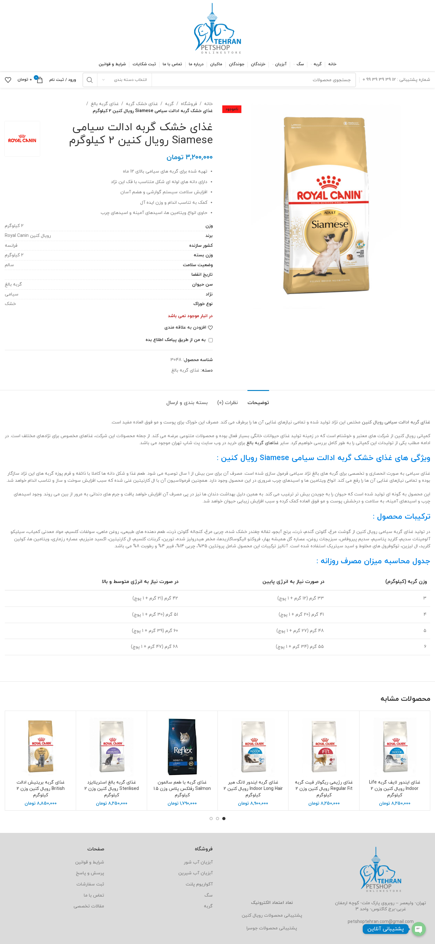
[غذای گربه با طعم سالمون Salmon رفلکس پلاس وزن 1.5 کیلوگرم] (182, 746)
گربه (169, 104)
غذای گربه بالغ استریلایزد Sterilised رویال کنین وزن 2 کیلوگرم (111, 788)
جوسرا (252, 928)
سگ (208, 895)
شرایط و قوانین (89, 862)
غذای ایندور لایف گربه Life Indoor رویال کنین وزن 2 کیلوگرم (394, 788)
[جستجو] (89, 80)
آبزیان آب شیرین (195, 873)
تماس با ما (94, 895)
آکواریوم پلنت (199, 884)
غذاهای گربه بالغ (262, 443)
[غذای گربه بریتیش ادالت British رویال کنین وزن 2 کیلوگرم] (40, 746)
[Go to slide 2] (217, 818)
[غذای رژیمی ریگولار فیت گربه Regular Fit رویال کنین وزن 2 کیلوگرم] (323, 746)
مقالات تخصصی (89, 906)
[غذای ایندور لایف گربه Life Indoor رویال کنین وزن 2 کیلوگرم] (394, 746)
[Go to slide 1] (223, 818)
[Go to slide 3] (211, 818)
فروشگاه (189, 104)
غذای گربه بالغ (105, 104)
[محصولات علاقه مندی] (8, 80)
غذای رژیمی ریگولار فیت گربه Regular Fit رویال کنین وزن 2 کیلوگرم (324, 788)
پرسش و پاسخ (90, 873)
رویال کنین (252, 915)
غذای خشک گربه (142, 104)
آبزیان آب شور (198, 862)
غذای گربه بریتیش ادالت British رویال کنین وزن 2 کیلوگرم (41, 788)
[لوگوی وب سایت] (217, 28)
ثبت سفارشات (90, 884)
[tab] (258, 399)
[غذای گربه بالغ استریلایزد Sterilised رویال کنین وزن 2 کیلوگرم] (111, 746)
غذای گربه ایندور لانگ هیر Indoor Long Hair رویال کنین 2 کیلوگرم (253, 788)
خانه (208, 104)
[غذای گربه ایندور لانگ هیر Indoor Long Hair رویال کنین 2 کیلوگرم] (253, 746)
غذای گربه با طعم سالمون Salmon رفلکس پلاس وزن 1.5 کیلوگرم (182, 788)
